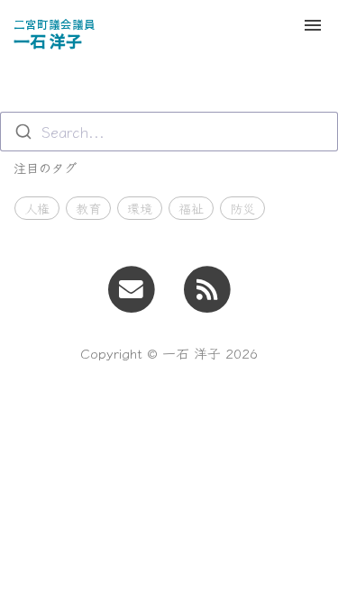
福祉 (191, 208)
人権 (37, 208)
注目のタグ (45, 168)
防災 (242, 208)
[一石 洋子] (207, 287)
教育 (88, 208)
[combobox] (169, 131)
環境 (139, 208)
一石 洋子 (55, 32)
